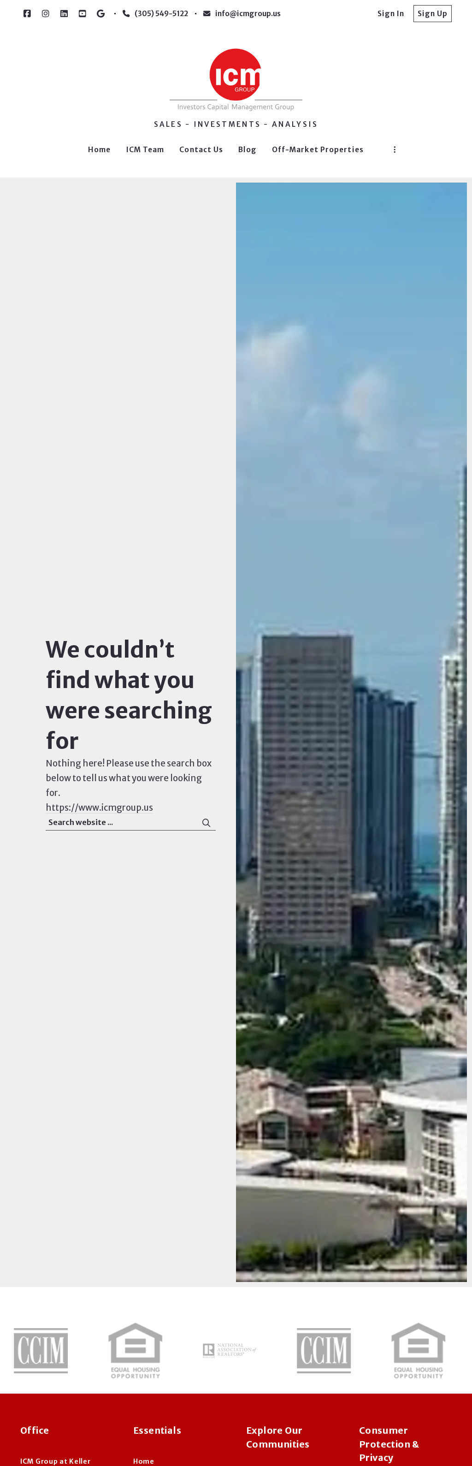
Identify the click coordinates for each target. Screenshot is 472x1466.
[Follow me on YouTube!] (82, 14)
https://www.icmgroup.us (99, 807)
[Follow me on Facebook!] (27, 14)
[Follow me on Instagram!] (45, 14)
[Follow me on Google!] (101, 14)
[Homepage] (235, 79)
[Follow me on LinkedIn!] (64, 14)
